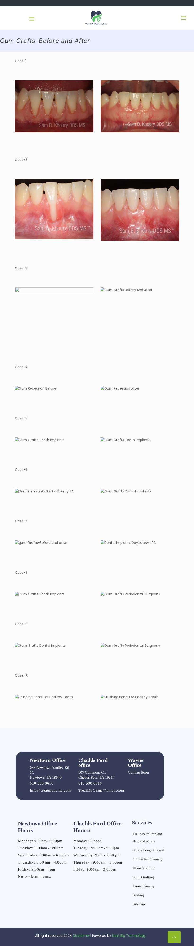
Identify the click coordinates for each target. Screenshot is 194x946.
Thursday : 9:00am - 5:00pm (97, 862)
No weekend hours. (34, 876)
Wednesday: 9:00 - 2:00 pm (96, 855)
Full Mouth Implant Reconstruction (147, 837)
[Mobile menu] (184, 18)
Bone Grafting (143, 868)
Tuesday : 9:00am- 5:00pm (96, 848)
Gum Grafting (143, 877)
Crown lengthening (147, 859)
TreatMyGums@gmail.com (101, 790)
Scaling (138, 895)
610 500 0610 (41, 783)
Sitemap (139, 904)
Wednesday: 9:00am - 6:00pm (43, 855)
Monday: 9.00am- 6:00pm (40, 841)
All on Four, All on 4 (148, 850)
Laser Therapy (143, 886)
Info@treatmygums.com (50, 790)
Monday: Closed (87, 841)
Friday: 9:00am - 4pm (36, 869)
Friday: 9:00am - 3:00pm (94, 869)
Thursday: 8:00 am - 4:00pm (42, 862)
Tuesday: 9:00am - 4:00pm (41, 848)
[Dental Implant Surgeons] (97, 18)
